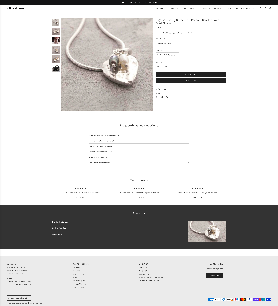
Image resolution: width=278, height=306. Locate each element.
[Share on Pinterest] (167, 97)
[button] (63, 64)
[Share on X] (162, 97)
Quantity (160, 62)
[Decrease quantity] (158, 66)
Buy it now (191, 81)
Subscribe (214, 275)
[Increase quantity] (166, 66)
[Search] (260, 8)
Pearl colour (162, 50)
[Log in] (265, 8)
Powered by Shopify (36, 303)
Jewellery (160, 39)
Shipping (170, 33)
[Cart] (270, 8)
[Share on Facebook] (156, 97)
